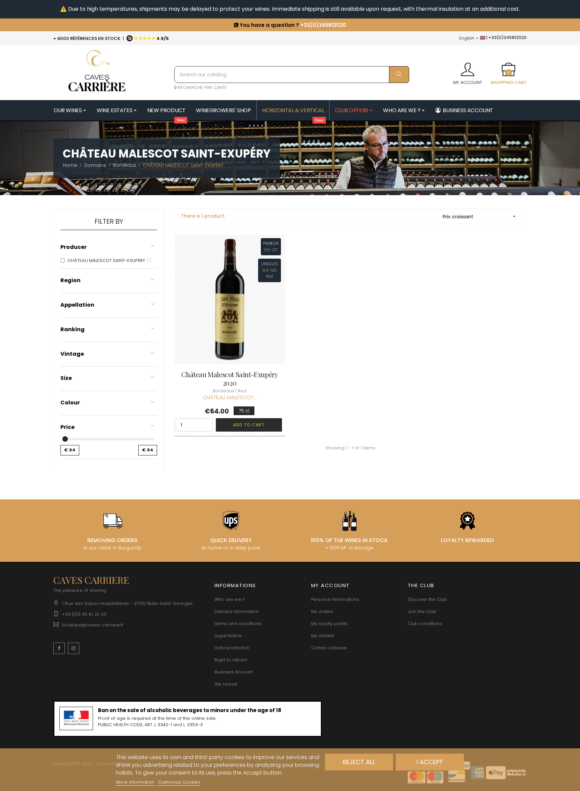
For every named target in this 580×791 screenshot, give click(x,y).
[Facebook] (59, 648)
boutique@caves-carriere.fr (93, 625)
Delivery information (236, 611)
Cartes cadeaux (329, 648)
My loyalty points (329, 623)
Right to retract (230, 660)
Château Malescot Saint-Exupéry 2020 (229, 378)
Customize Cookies (179, 782)
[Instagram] (73, 648)
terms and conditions (237, 623)
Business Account (233, 672)
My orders (322, 611)
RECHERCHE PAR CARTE (202, 87)
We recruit (225, 684)
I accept (430, 762)
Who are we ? (229, 599)
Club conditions (425, 623)
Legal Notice (228, 635)
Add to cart (248, 425)
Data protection (231, 648)
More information (135, 782)
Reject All (359, 762)
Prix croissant (480, 216)
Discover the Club (427, 599)
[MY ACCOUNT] (467, 67)
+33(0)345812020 (323, 24)
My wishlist (322, 635)
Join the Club (422, 611)
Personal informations (335, 599)
